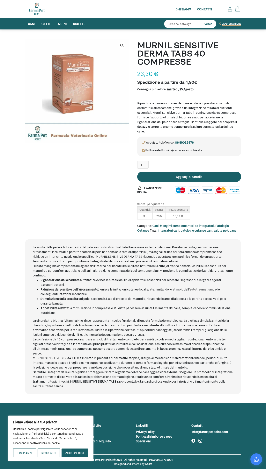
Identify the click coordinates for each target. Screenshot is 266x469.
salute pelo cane (225, 230)
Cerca (208, 23)
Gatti (45, 24)
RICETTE (79, 24)
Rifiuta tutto (48, 452)
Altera (148, 463)
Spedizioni (143, 441)
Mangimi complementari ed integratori (187, 225)
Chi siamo (183, 9)
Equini (61, 24)
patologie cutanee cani (196, 230)
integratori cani (168, 230)
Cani (31, 24)
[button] (122, 45)
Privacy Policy (145, 431)
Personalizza (24, 452)
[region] (50, 438)
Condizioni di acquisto (95, 441)
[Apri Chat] (256, 459)
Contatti (204, 9)
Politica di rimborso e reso (154, 436)
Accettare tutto (75, 452)
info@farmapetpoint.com (209, 431)
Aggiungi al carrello (189, 177)
